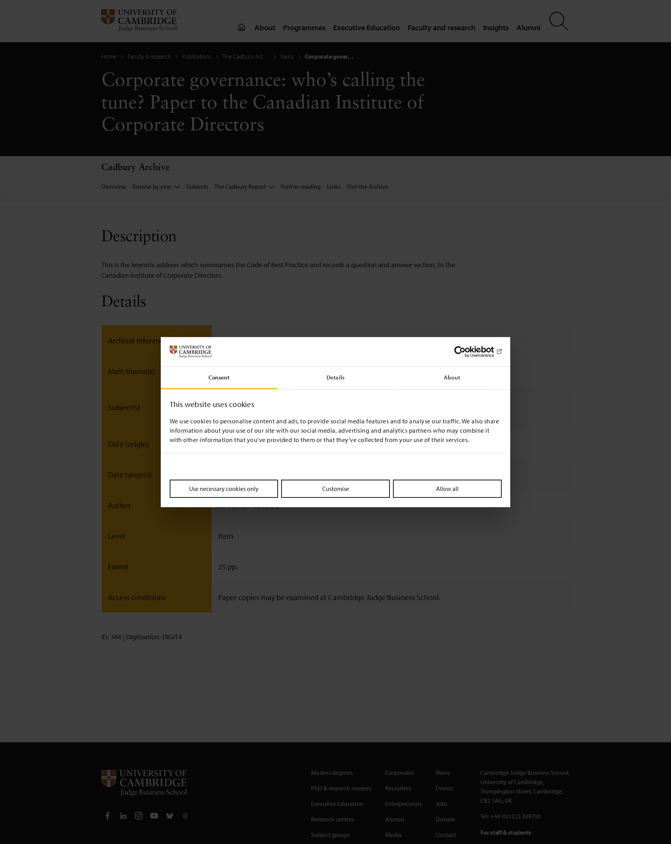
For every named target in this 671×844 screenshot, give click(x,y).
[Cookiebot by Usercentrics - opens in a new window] (468, 352)
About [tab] (452, 377)
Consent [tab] (219, 377)
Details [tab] (335, 377)
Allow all (447, 488)
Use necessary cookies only (224, 488)
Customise (335, 488)
